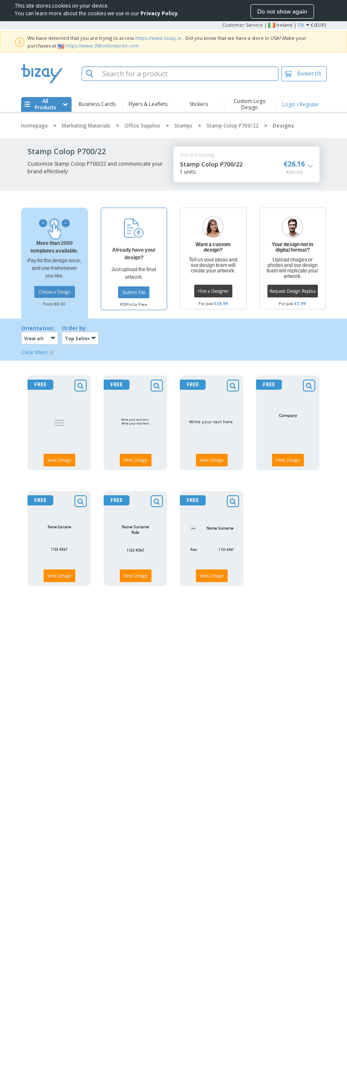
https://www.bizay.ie (158, 38)
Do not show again (282, 11)
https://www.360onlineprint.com (102, 45)
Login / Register (300, 104)
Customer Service (242, 25)
